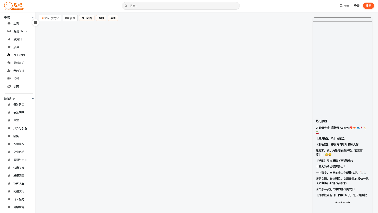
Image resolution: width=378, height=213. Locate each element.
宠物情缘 (18, 144)
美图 (16, 86)
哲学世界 (18, 207)
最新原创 (19, 55)
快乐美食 (18, 167)
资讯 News (20, 31)
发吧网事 (18, 175)
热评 (16, 47)
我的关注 (18, 71)
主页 (16, 23)
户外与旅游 (20, 128)
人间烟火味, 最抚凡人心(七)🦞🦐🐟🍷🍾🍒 (341, 130)
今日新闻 (87, 18)
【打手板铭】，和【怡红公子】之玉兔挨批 (341, 195)
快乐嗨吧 (18, 112)
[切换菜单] (35, 22)
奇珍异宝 (18, 104)
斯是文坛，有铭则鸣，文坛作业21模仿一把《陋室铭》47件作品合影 (342, 181)
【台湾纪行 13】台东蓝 (330, 138)
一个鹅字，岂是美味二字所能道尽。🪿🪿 (341, 173)
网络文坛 (18, 191)
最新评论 (18, 63)
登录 (356, 5)
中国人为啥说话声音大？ (331, 166)
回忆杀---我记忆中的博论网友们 (335, 189)
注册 (368, 5)
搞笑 (16, 136)
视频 (16, 78)
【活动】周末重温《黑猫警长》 (335, 161)
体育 (16, 120)
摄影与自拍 (20, 160)
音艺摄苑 (18, 199)
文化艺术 (18, 152)
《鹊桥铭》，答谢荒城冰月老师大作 (337, 144)
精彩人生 (18, 183)
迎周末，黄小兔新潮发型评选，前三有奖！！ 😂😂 (339, 152)
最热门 (17, 39)
